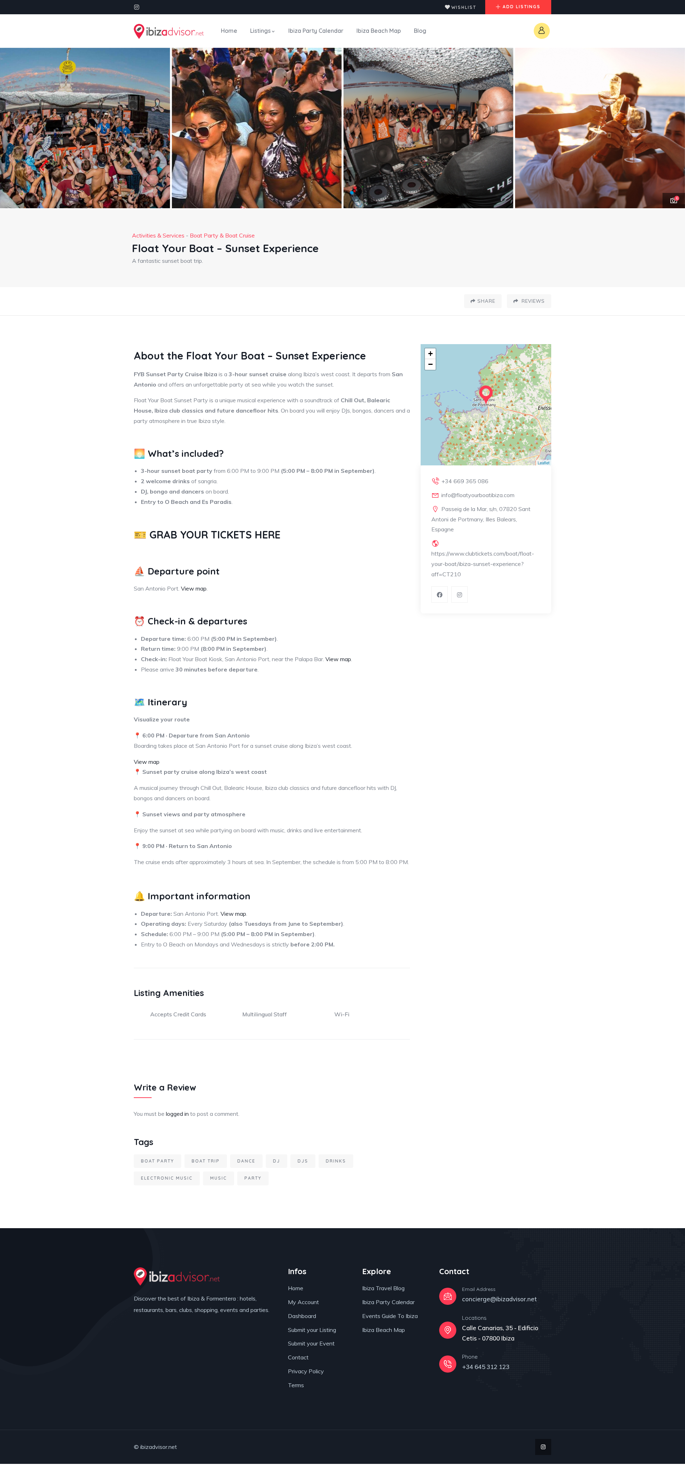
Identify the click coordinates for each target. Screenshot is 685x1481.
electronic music (167, 1178)
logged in (177, 1113)
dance (246, 1161)
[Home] (169, 31)
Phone (470, 1356)
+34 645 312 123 (485, 1366)
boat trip (206, 1161)
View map (194, 588)
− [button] (430, 364)
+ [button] (430, 353)
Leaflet (543, 462)
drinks (336, 1161)
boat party (157, 1161)
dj (276, 1161)
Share (486, 301)
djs (303, 1161)
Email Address (479, 1289)
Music (218, 1178)
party (253, 1178)
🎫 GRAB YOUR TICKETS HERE (207, 534)
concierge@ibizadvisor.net (499, 1299)
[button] (671, 128)
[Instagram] (136, 7)
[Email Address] (447, 1296)
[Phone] (447, 1364)
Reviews (532, 301)
